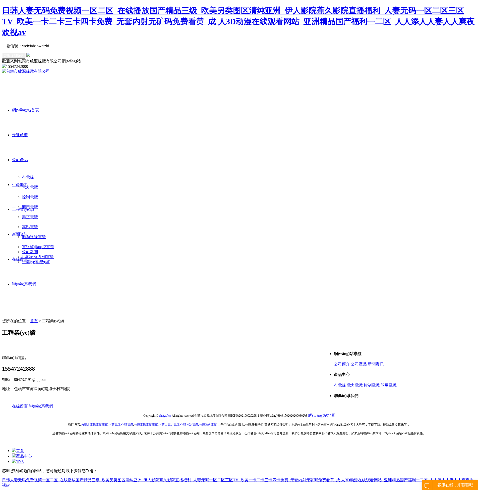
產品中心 (24, 456)
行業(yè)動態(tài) (36, 262)
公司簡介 (342, 364)
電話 (20, 461)
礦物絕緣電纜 (34, 237)
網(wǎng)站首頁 (25, 110)
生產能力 (20, 184)
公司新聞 (30, 252)
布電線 (28, 177)
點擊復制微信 (13, 55)
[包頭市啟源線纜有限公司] (26, 71)
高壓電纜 (30, 227)
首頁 (34, 321)
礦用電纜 (389, 385)
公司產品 (20, 160)
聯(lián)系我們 (24, 284)
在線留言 (20, 259)
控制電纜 (372, 385)
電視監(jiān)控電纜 (38, 247)
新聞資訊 (20, 234)
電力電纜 (30, 187)
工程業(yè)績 (23, 209)
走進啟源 (20, 135)
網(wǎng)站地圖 (321, 415)
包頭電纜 (127, 424)
